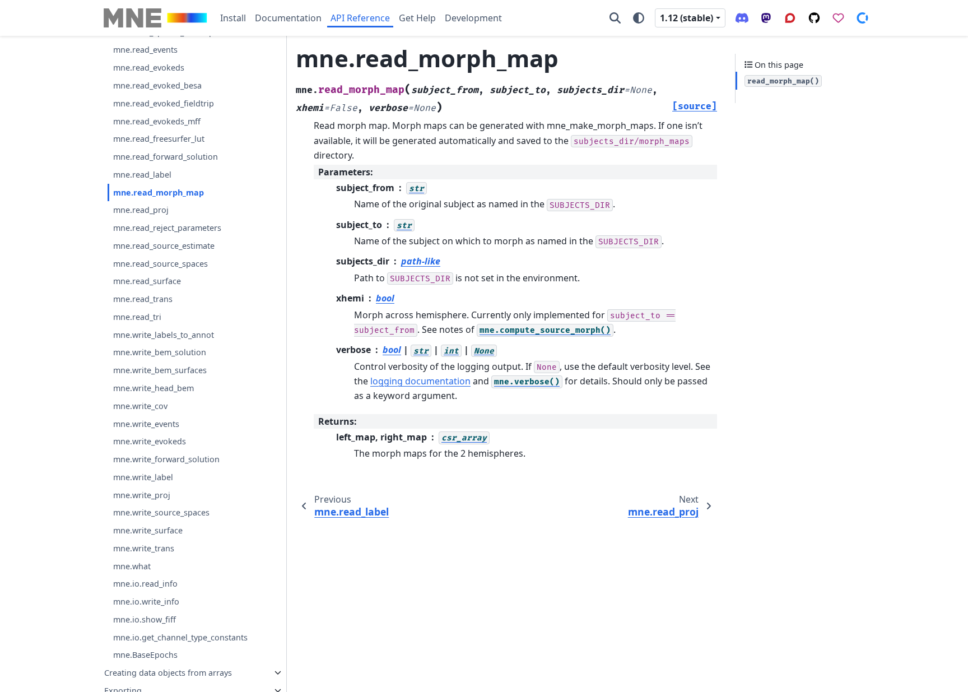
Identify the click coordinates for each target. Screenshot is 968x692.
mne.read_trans (143, 299)
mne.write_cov (140, 406)
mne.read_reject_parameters (167, 227)
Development (473, 18)
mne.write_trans (143, 548)
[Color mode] (638, 17)
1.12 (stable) (686, 18)
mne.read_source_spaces (160, 263)
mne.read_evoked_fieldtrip (163, 103)
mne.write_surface (148, 530)
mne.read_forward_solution (165, 156)
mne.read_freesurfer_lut (158, 138)
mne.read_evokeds (148, 67)
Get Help (417, 18)
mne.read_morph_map (158, 192)
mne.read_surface (147, 281)
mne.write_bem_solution (159, 352)
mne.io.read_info (145, 583)
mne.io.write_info (146, 601)
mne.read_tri (137, 317)
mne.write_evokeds (149, 441)
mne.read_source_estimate (164, 245)
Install (233, 18)
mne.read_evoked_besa (157, 85)
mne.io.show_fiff (144, 619)
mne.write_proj (141, 495)
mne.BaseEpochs (145, 654)
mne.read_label (142, 174)
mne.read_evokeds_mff (157, 121)
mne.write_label (143, 477)
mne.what (132, 566)
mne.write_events (146, 424)
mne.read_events (145, 49)
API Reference (360, 18)
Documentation (288, 18)
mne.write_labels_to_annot (163, 334)
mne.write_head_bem (153, 388)
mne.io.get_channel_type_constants (180, 637)
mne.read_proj (141, 210)
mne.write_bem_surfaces (160, 370)
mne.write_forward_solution (166, 459)
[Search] (615, 17)
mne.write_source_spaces (161, 512)
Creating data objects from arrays (168, 672)
